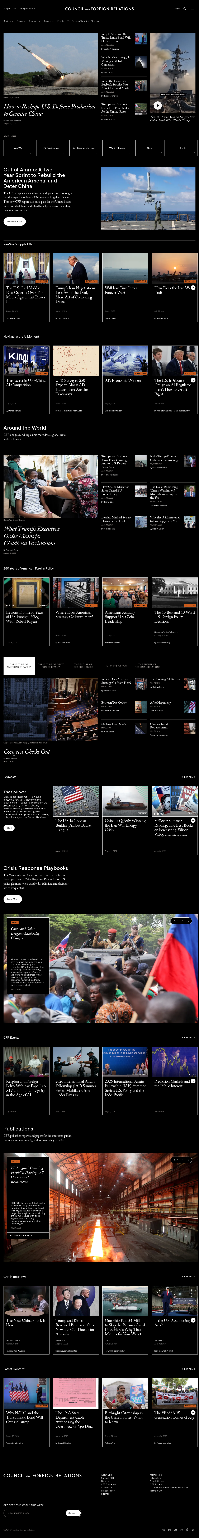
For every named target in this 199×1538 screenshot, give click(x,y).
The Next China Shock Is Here (26, 1323)
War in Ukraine (117, 148)
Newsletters (156, 1481)
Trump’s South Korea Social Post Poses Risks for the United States (115, 108)
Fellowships (155, 1478)
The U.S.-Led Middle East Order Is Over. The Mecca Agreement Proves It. (25, 295)
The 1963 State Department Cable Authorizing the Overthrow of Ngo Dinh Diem (74, 1420)
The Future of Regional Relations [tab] (147, 665)
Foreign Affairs (26, 8)
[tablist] (99, 666)
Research (33, 21)
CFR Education (108, 1484)
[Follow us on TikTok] (187, 1529)
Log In (177, 9)
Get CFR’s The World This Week (24, 1505)
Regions (7, 21)
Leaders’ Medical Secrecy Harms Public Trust (116, 519)
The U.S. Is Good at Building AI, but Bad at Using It (73, 825)
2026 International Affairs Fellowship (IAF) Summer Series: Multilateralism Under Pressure (76, 1088)
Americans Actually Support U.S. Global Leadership (120, 617)
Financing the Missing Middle (22, 1170)
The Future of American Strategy (83, 21)
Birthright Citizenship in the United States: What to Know (124, 1417)
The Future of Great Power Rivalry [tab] (51, 665)
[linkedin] (169, 1529)
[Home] (99, 8)
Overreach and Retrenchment (159, 726)
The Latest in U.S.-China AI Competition (25, 383)
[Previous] (183, 921)
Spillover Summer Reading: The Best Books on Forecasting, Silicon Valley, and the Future (173, 828)
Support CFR (10, 8)
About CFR (106, 1475)
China (150, 148)
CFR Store (155, 1484)
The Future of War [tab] (115, 665)
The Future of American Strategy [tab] (19, 665)
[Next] (193, 287)
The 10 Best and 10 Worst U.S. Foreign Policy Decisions (174, 617)
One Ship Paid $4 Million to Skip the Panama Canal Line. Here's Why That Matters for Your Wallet (125, 1327)
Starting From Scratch (114, 724)
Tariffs (183, 148)
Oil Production (51, 148)
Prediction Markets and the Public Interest (172, 1084)
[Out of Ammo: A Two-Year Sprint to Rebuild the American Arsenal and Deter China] (148, 198)
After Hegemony (160, 702)
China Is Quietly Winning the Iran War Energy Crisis (125, 825)
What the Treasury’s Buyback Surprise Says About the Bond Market (116, 85)
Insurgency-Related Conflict (24, 931)
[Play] (158, 105)
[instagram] (181, 1529)
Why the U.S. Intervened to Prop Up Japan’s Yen (165, 519)
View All (187, 777)
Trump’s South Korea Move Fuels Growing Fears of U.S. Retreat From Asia (114, 462)
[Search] (185, 9)
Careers (105, 1481)
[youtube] (175, 1529)
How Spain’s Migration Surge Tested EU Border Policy (115, 491)
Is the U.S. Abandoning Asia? (172, 1323)
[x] (193, 1529)
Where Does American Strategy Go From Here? (75, 615)
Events (60, 21)
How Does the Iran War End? (173, 290)
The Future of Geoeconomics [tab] (83, 665)
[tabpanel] (99, 719)
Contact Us (106, 1487)
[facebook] (163, 1529)
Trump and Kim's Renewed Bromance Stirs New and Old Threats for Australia (75, 1327)
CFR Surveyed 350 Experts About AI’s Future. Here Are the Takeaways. (72, 387)
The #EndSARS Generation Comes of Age (174, 1415)
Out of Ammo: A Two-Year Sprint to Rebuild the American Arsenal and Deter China (34, 178)
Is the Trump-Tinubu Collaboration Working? (164, 458)
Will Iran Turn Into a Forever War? (121, 290)
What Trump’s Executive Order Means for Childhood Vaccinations (31, 536)
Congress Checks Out (27, 752)
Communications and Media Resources (169, 1487)
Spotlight (10, 136)
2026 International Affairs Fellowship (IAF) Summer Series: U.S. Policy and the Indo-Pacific (125, 1088)
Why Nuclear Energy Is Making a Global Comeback (115, 61)
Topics (20, 21)
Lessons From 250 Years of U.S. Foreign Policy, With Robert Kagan (24, 617)
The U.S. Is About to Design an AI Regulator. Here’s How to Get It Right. (172, 387)
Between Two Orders (114, 702)
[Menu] (192, 9)
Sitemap (105, 1494)
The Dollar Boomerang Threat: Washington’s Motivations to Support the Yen (164, 492)
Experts (48, 21)
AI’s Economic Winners (123, 381)
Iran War (18, 148)
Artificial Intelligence (84, 148)
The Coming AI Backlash (165, 679)
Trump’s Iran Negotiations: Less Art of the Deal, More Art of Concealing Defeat (76, 295)
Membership (156, 1475)
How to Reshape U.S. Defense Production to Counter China (49, 110)
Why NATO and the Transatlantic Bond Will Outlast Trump (116, 38)
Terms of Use (156, 1490)
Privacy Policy (108, 1490)
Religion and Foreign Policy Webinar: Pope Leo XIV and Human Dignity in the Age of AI (26, 1088)
